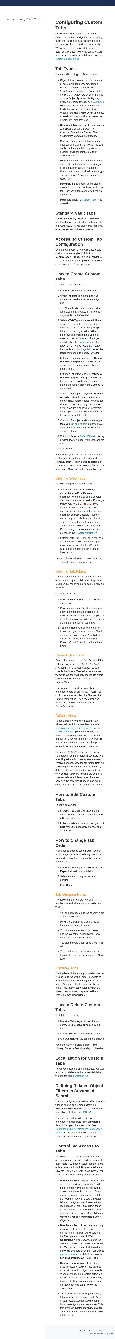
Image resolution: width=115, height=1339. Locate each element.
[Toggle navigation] (111, 3)
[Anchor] (78, 68)
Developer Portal (85, 533)
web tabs (84, 342)
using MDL (82, 1112)
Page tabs (86, 349)
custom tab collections (67, 59)
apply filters (81, 424)
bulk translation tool (78, 1076)
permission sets (68, 1254)
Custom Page (89, 199)
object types (97, 102)
